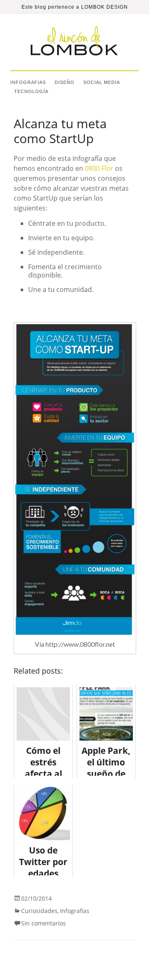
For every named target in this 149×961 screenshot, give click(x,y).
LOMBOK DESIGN (104, 7)
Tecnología (31, 91)
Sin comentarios (43, 923)
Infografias (28, 82)
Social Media (101, 82)
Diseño (64, 82)
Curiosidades (39, 911)
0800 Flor (99, 168)
